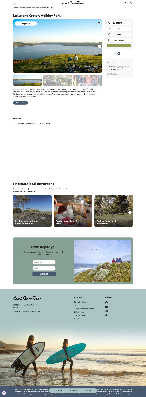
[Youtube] (106, 307)
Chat (89, 390)
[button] (99, 46)
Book (118, 46)
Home (16, 7)
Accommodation (25, 7)
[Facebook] (106, 302)
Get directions (112, 74)
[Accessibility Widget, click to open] (4, 393)
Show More (20, 102)
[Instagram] (106, 311)
